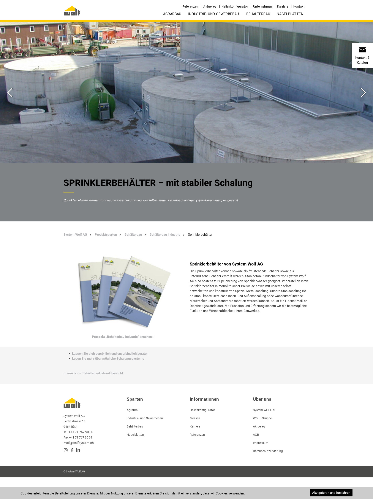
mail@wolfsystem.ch (78, 443)
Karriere (282, 6)
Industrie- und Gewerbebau (213, 14)
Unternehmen (262, 6)
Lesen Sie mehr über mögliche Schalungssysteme (108, 359)
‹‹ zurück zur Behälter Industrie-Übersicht (93, 373)
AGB (256, 434)
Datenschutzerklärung (268, 451)
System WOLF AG (265, 410)
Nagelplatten (290, 14)
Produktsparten (106, 235)
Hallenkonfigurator (234, 6)
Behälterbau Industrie (165, 235)
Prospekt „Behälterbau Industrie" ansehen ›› (123, 337)
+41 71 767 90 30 (81, 432)
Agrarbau (172, 14)
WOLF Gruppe (262, 418)
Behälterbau (258, 14)
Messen (195, 418)
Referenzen (190, 6)
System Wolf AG (75, 235)
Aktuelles (209, 6)
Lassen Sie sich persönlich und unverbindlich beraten (110, 354)
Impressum (260, 443)
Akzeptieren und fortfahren (331, 493)
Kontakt (299, 6)
